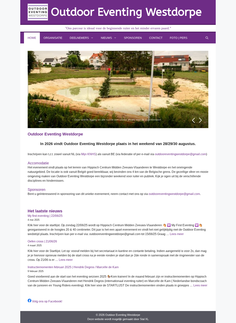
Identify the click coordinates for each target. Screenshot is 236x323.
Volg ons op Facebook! (46, 301)
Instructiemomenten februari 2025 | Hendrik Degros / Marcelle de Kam (73, 267)
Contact (155, 37)
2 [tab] (40, 118)
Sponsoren (133, 37)
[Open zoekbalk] (207, 37)
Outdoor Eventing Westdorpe (126, 12)
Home (32, 37)
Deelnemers (79, 37)
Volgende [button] (200, 120)
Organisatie (53, 37)
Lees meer (177, 234)
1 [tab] (36, 118)
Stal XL (144, 319)
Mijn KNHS (88, 154)
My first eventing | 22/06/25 (45, 215)
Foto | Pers (178, 37)
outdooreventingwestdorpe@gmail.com (180, 154)
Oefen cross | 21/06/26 (42, 241)
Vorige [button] (193, 120)
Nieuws (106, 37)
